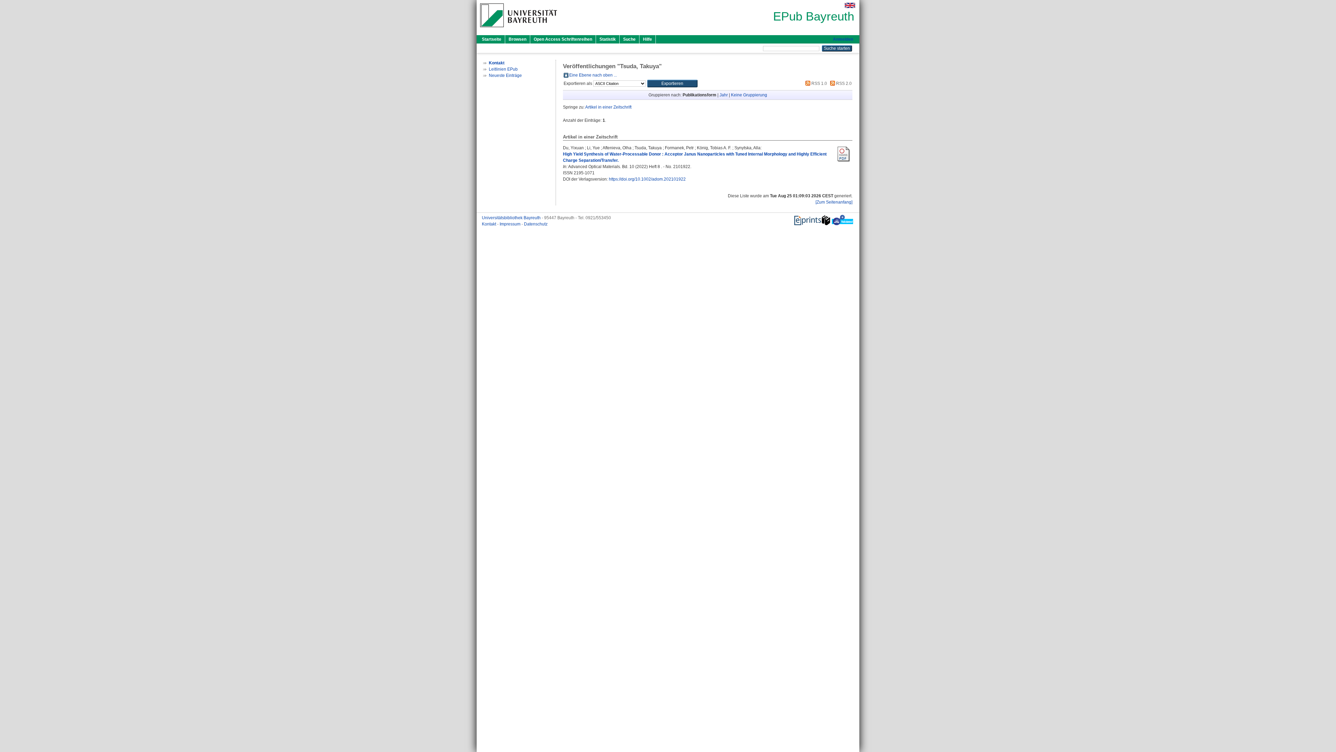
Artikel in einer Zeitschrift (608, 107)
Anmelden (843, 39)
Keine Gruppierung (749, 95)
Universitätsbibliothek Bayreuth (512, 217)
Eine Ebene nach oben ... (593, 75)
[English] (850, 5)
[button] (672, 83)
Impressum (511, 224)
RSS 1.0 (818, 83)
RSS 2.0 (843, 83)
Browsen (517, 39)
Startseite (491, 39)
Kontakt (489, 224)
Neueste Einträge (505, 75)
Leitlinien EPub (503, 69)
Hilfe (647, 39)
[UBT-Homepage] (518, 29)
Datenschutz (536, 224)
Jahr (723, 95)
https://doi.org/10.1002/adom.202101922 (647, 179)
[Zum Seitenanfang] (834, 202)
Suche (629, 39)
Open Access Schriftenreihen (563, 39)
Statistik (607, 39)
